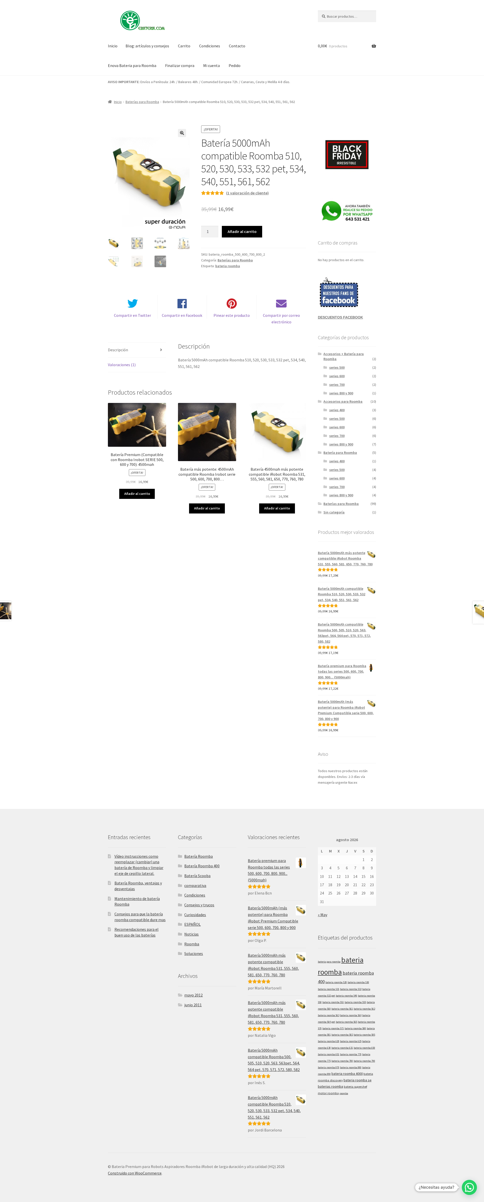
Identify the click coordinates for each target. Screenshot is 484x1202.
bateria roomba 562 (364, 1008)
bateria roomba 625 (350, 1041)
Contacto (237, 45)
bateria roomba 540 (346, 995)
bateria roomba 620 (328, 1041)
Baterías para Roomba (142, 101)
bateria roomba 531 (328, 989)
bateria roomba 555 (355, 1002)
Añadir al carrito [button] (137, 493)
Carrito (184, 45)
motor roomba (328, 1093)
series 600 (337, 376)
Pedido (234, 65)
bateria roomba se (358, 1080)
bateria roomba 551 (333, 1002)
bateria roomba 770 (350, 1054)
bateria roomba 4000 (347, 1073)
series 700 (337, 384)
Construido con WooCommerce (135, 1173)
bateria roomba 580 (355, 1028)
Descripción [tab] (118, 349)
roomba (344, 1093)
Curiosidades (195, 914)
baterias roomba (330, 1086)
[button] (182, 133)
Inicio (112, 45)
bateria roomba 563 (328, 1015)
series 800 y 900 (341, 393)
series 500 (337, 367)
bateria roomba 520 (336, 982)
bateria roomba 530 (358, 982)
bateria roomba (227, 266)
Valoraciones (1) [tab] (122, 364)
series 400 (337, 410)
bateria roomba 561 (342, 1008)
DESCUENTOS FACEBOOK (340, 317)
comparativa (195, 885)
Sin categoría (334, 512)
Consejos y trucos (199, 904)
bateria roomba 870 (328, 1067)
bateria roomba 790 (364, 1060)
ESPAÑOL (192, 924)
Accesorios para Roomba (342, 401)
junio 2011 (193, 1004)
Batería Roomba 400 (202, 865)
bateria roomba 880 (350, 1067)
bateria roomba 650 (364, 1047)
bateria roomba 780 (342, 1060)
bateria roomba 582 (342, 1034)
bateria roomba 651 (328, 1054)
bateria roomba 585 (364, 1034)
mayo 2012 (193, 995)
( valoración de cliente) (247, 192)
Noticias (191, 934)
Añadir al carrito (242, 231)
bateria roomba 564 (350, 1015)
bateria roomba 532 (350, 989)
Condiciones (209, 45)
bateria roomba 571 (333, 1028)
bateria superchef (355, 1086)
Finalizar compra (179, 65)
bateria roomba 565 (346, 1021)
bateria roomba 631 (342, 1047)
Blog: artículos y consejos (147, 45)
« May (322, 914)
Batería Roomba (198, 856)
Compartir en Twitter (132, 315)
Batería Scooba (197, 875)
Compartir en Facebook (182, 315)
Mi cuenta (211, 65)
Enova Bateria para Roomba (132, 65)
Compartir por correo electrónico (281, 318)
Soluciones (193, 953)
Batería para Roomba (340, 452)
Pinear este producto (232, 315)
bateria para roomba (329, 961)
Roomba (191, 943)
